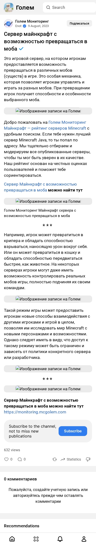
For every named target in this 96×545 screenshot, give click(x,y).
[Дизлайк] (88, 459)
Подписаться (79, 23)
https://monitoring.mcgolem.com (35, 411)
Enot (18, 26)
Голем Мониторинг (32, 21)
